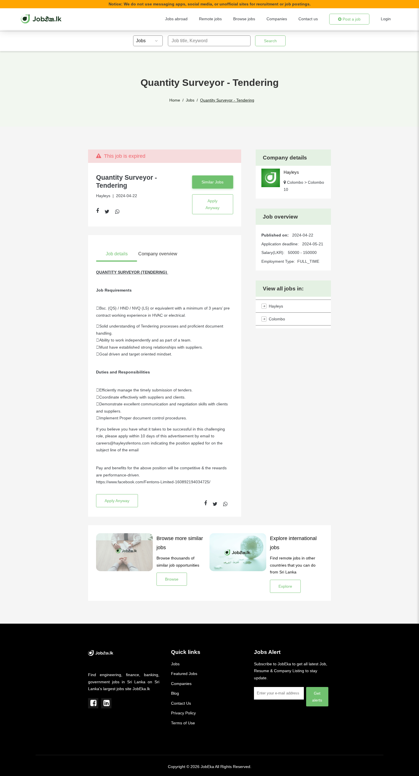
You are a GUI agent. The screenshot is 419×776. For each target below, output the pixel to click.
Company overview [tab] (157, 253)
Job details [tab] (117, 253)
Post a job (351, 19)
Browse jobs (244, 19)
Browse (171, 579)
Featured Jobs (184, 673)
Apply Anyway (212, 204)
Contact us (308, 19)
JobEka (207, 766)
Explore (285, 586)
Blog (175, 693)
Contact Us (181, 703)
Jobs (190, 100)
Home (174, 100)
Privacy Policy (183, 713)
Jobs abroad (176, 19)
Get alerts (317, 696)
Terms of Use (183, 723)
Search (270, 41)
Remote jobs (210, 19)
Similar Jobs (212, 182)
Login (386, 19)
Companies (277, 19)
